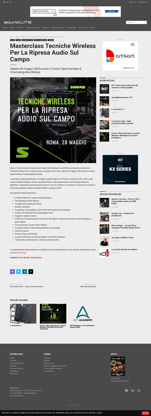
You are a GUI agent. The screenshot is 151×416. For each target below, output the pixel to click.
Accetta (145, 413)
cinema (51, 40)
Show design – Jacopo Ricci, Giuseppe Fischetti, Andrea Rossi (125, 226)
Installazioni (72, 28)
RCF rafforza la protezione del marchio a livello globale (124, 86)
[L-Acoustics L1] (23, 313)
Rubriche (45, 28)
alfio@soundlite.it (30, 393)
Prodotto (20, 28)
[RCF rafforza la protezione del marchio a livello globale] (104, 89)
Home (5, 28)
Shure (18, 40)
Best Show (83, 28)
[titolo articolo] (104, 202)
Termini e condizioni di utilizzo (55, 366)
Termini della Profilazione (53, 368)
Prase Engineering (41, 40)
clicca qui (22, 253)
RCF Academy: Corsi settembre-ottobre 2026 (82, 326)
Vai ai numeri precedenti (120, 381)
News (12, 28)
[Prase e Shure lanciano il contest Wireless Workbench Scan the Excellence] (53, 313)
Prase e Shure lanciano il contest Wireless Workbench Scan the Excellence (53, 327)
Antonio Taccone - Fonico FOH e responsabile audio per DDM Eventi (125, 201)
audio (12, 40)
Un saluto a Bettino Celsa (122, 237)
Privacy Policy (49, 371)
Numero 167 (115, 378)
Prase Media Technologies (30, 257)
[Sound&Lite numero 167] (104, 101)
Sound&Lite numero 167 (121, 97)
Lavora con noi (49, 363)
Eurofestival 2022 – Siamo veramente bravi (26, 287)
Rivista (92, 28)
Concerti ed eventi (33, 28)
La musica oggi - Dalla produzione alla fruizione (122, 122)
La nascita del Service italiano (124, 249)
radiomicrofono (27, 40)
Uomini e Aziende (58, 28)
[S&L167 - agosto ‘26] (126, 366)
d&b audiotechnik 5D (88, 287)
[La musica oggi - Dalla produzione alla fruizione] (104, 124)
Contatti (47, 360)
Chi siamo (47, 358)
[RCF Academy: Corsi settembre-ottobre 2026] (83, 313)
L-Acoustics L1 (16, 325)
